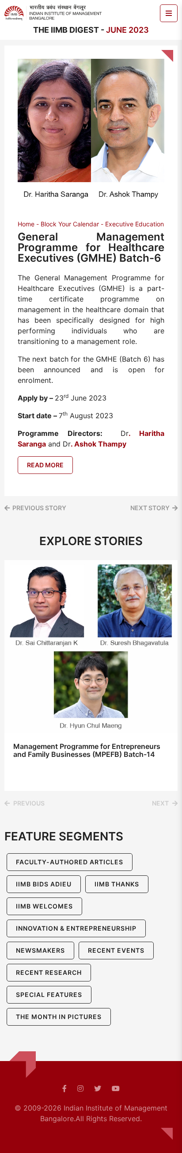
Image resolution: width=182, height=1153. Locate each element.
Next (160, 803)
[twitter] (97, 1088)
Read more (45, 465)
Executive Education (134, 224)
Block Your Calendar (70, 224)
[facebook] (64, 1088)
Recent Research (49, 972)
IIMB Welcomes (44, 906)
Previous (29, 803)
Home (26, 224)
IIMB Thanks (117, 884)
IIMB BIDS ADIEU (44, 884)
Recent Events (116, 950)
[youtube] (116, 1088)
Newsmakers (40, 950)
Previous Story (39, 508)
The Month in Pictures (59, 1016)
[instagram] (80, 1088)
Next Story (150, 508)
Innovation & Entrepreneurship (76, 928)
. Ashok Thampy (98, 443)
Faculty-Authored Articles (69, 862)
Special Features (49, 994)
